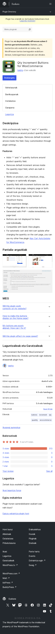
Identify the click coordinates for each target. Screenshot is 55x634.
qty (50, 415)
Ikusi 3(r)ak (47, 409)
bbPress (8, 582)
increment (43, 415)
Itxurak (32, 534)
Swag (33, 565)
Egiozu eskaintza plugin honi (16, 513)
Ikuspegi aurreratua (11, 427)
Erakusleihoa (35, 529)
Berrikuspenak (11, 94)
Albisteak (7, 534)
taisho (20, 70)
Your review (8, 471)
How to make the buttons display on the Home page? (15, 317)
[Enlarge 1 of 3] (23, 257)
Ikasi (5, 551)
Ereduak (32, 543)
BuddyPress (9, 587)
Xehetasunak (11, 87)
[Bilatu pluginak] (29, 29)
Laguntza (9, 114)
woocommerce (45, 420)
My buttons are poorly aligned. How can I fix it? (14, 326)
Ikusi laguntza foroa (12, 490)
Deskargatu (9, 78)
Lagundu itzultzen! (27, 21)
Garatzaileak (8, 560)
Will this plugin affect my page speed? (20, 336)
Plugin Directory (9, 12)
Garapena (9, 107)
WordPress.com (11, 573)
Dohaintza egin (37, 560)
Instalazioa (10, 101)
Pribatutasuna (9, 543)
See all (49, 471)
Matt (6, 578)
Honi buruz (8, 529)
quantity (35, 420)
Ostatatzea (8, 538)
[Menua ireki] (51, 4)
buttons (34, 415)
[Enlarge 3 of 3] (49, 273)
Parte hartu (34, 551)
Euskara (12, 599)
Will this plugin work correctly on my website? (14, 307)
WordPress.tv (10, 565)
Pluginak (33, 538)
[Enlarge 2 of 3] (49, 257)
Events (32, 556)
